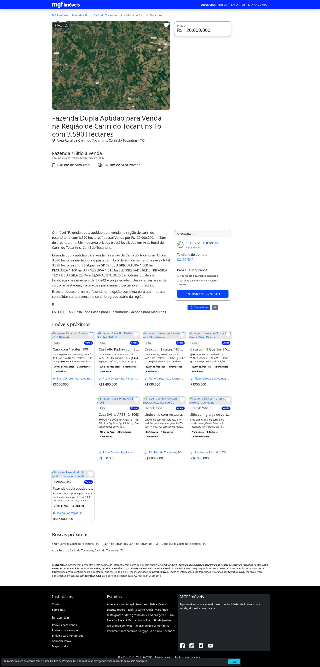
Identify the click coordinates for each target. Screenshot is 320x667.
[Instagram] (191, 645)
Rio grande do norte (119, 625)
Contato (57, 604)
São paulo (156, 631)
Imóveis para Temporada (68, 635)
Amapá (129, 604)
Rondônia (163, 625)
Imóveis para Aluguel (65, 630)
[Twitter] (201, 645)
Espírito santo (136, 609)
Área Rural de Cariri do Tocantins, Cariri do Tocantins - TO (101, 140)
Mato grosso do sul (136, 615)
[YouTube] (210, 645)
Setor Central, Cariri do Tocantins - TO (76, 544)
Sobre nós (58, 609)
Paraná (122, 620)
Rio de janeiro (162, 620)
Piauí (149, 620)
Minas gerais (158, 615)
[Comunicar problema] (215, 307)
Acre (110, 604)
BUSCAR (223, 5)
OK (234, 661)
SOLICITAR (185, 259)
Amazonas (142, 604)
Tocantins (169, 631)
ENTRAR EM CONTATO (203, 293)
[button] (61, 70)
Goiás (150, 609)
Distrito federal (116, 609)
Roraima (112, 631)
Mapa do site (60, 646)
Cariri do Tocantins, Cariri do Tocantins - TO (131, 544)
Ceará (162, 604)
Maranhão (161, 609)
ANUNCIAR (208, 5)
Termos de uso (163, 657)
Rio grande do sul (145, 625)
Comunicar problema (147, 575)
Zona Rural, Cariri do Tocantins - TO (184, 544)
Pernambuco (136, 620)
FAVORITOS (238, 5)
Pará (171, 615)
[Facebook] (182, 645)
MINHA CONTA (257, 5)
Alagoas (119, 604)
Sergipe (143, 631)
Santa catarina (128, 631)
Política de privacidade (187, 657)
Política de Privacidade (62, 660)
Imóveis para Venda (64, 625)
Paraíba (112, 620)
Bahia (153, 604)
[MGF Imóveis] (66, 4)
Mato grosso (115, 615)
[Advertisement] (111, 198)
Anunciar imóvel (62, 641)
